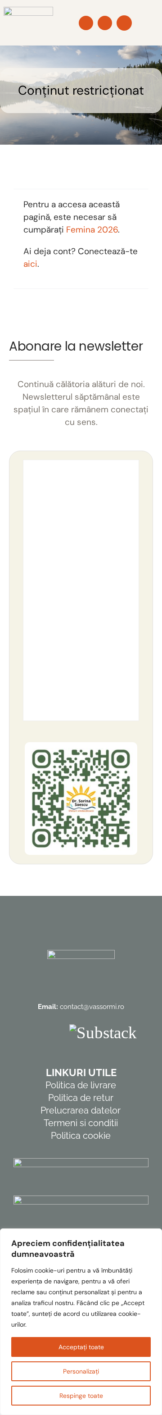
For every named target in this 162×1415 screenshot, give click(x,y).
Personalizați (81, 1371)
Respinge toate (81, 1396)
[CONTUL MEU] (124, 23)
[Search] (86, 23)
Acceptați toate (81, 1347)
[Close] (152, 1236)
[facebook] (31, 1032)
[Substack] (103, 1032)
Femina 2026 (92, 229)
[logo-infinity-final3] (28, 11)
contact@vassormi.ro (92, 1007)
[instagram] (53, 1032)
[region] (81, 1321)
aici (30, 263)
